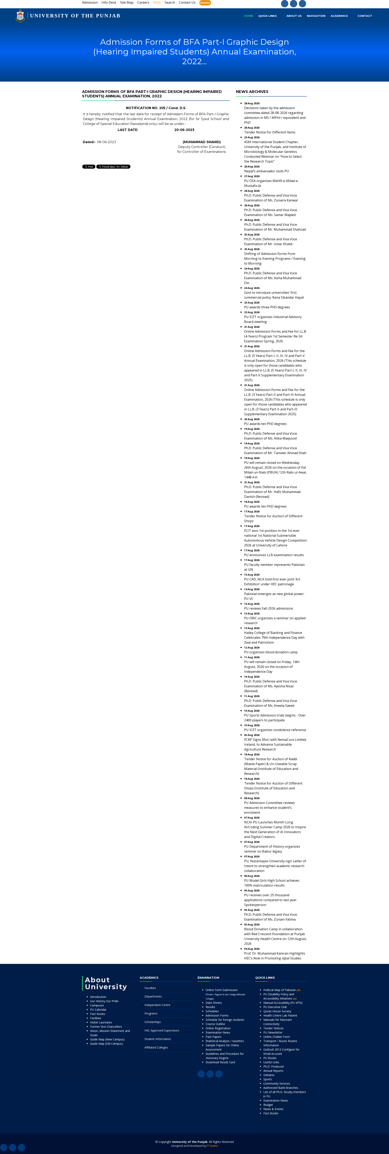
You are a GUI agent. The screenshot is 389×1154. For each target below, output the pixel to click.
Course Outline (215, 1024)
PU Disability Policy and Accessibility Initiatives (278, 996)
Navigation (316, 15)
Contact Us (187, 2)
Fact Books (97, 1014)
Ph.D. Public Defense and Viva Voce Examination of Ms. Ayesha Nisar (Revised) (270, 686)
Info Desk (109, 2)
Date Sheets (214, 1003)
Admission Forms (217, 1015)
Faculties (150, 988)
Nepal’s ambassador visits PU (266, 171)
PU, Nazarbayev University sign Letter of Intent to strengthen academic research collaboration (275, 866)
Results (210, 1007)
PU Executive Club (275, 1007)
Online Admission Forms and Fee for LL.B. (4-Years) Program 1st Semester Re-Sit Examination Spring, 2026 (275, 336)
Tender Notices (273, 1028)
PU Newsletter (272, 1032)
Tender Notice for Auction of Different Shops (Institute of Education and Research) (273, 788)
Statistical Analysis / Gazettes (225, 1041)
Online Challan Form (276, 1037)
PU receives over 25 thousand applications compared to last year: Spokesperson (270, 900)
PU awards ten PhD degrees (265, 424)
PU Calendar (98, 1009)
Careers (143, 2)
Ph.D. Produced (273, 1066)
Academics (339, 15)
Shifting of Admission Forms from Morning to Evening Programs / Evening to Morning (275, 258)
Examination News (218, 1032)
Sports (267, 1079)
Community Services (276, 1083)
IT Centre (212, 1146)
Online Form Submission (225, 994)
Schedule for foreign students (225, 1020)
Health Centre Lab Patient (280, 1015)
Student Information (157, 1039)
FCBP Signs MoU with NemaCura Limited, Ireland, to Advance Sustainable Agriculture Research (275, 744)
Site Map (127, 2)
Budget (268, 1105)
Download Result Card (220, 1062)
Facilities (95, 1018)
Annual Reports (273, 1071)
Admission (90, 2)
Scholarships (152, 1022)
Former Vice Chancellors (106, 1026)
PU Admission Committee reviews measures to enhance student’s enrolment (269, 808)
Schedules (212, 1011)
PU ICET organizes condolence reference (275, 730)
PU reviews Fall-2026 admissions (268, 608)
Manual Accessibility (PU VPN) (282, 1003)
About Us (294, 15)
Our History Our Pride (104, 1001)
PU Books (270, 1058)
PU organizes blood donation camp (271, 652)
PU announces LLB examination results (274, 555)
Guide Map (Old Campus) (106, 1043)
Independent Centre (157, 1005)
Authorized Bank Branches (280, 1088)
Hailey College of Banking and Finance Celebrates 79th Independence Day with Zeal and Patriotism (274, 637)
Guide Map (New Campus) (107, 1039)
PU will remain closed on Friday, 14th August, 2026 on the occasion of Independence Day (271, 667)
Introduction (98, 997)
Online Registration (218, 1028)
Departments (153, 996)
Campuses (97, 1005)
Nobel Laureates (101, 1022)
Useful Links (271, 1062)
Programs (150, 1013)
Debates (269, 1075)
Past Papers (213, 1037)
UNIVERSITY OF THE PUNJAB (75, 16)
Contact (365, 15)
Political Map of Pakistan (280, 990)
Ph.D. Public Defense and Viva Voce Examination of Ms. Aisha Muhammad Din (272, 278)
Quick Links (267, 15)
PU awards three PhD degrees (267, 307)
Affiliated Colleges (156, 1047)
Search (170, 2)
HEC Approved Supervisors (161, 1030)
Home (248, 15)
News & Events (273, 1109)
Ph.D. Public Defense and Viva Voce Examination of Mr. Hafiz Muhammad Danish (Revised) (272, 492)
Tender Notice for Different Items (269, 132)
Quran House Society (277, 1011)
